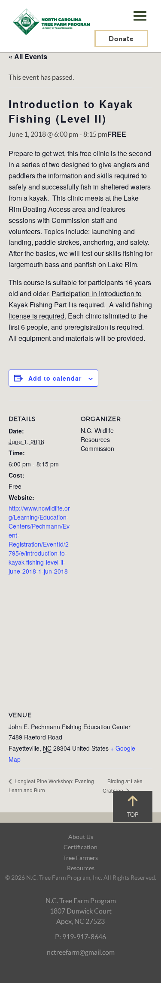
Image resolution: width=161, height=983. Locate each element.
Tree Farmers (80, 857)
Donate (121, 38)
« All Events (28, 56)
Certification (80, 847)
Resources (80, 868)
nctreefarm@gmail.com (81, 952)
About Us (80, 836)
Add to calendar (55, 378)
